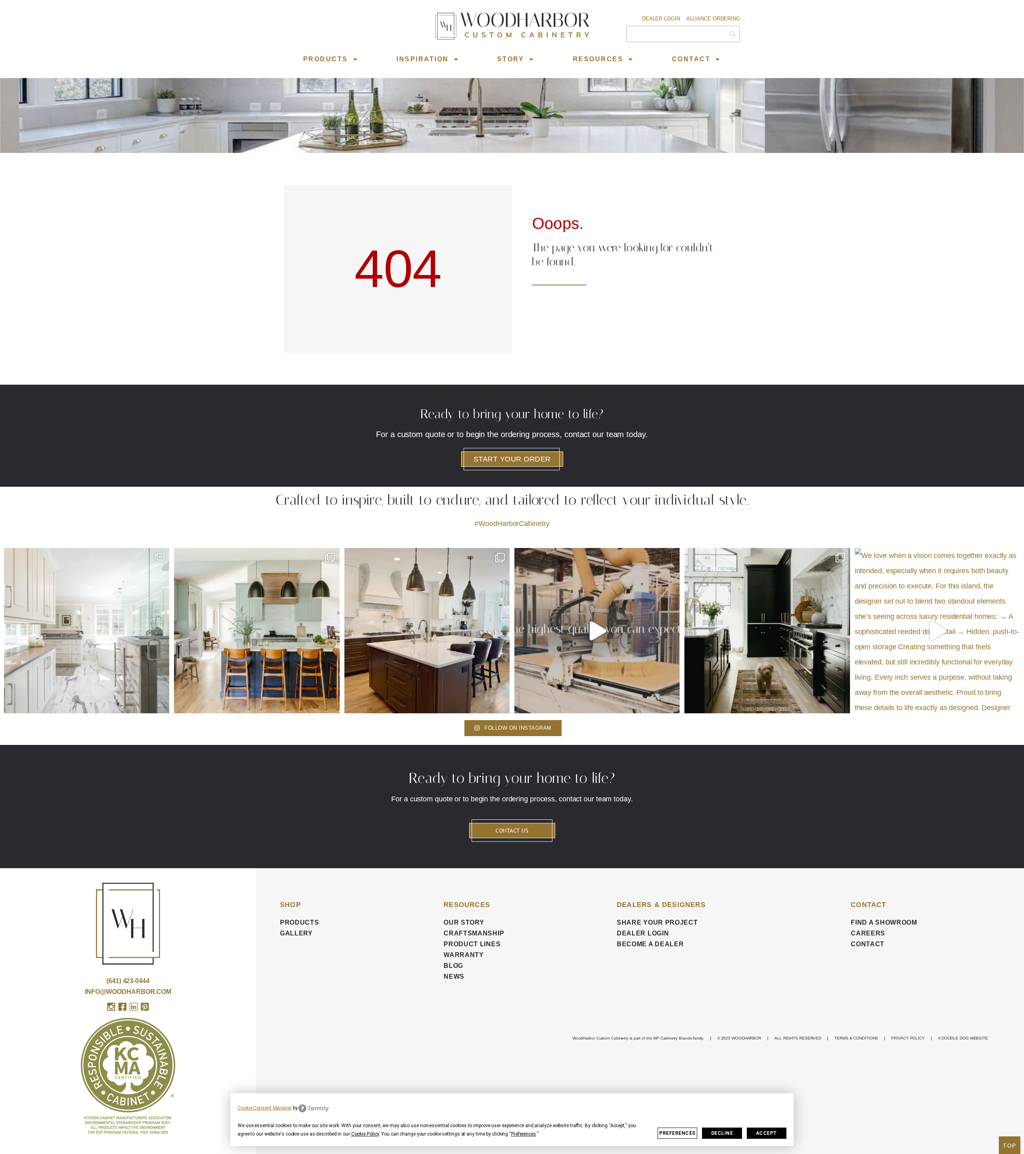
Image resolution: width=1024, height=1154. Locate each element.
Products (325, 59)
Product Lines (472, 944)
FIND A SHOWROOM (884, 922)
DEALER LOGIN (643, 933)
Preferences (677, 1133)
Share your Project (657, 922)
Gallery (296, 933)
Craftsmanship (474, 933)
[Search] (732, 34)
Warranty (464, 954)
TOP (1009, 1145)
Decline (722, 1133)
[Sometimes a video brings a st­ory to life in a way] (597, 630)
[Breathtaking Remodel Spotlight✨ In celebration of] (86, 630)
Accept (766, 1133)
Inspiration (422, 59)
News (454, 976)
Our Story (464, 922)
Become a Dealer (650, 944)
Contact (691, 59)
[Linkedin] (134, 1007)
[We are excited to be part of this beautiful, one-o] (767, 630)
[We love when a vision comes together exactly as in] (937, 630)
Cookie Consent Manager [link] (265, 1108)
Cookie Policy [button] (365, 1134)
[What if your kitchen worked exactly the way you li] (427, 630)
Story (510, 59)
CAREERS (868, 933)
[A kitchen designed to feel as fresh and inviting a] (256, 630)
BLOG (453, 965)
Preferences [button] (523, 1134)
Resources (598, 59)
